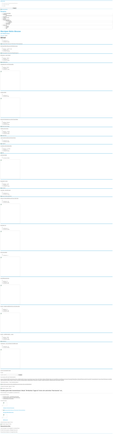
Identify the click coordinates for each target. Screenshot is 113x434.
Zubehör (62, 380)
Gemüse (25, 379)
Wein (54, 380)
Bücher (4, 18)
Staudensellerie (24, 380)
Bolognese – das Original (5, 55)
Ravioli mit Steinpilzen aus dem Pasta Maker (9, 119)
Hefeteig (44, 379)
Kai (6, 28)
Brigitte (7, 26)
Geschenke (29, 379)
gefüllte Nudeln (21, 379)
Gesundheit (8, 23)
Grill (38, 379)
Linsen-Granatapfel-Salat (6, 370)
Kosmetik (8, 24)
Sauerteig (5, 380)
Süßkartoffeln (30, 380)
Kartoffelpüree (62, 379)
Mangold (79, 379)
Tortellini (43, 380)
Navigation (3, 11)
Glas (36, 379)
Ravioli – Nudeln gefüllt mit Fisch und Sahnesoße (10, 306)
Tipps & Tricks (6, 17)
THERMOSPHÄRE (7, 13)
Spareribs (19, 380)
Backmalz (6, 379)
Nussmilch (89, 379)
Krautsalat (70, 379)
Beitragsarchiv (9, 15)
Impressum (3, 1)
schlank (8, 380)
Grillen (40, 379)
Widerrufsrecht (6, 4)
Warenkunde (8, 20)
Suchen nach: (3, 374)
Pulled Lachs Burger (4, 128)
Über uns (5, 25)
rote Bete (110, 379)
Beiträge (5, 14)
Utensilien (47, 380)
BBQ (9, 379)
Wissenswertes (6, 19)
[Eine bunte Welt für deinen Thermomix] (4, 9)
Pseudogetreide (94, 379)
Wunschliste (58, 380)
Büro (16, 379)
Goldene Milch (3, 92)
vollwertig (51, 380)
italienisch (51, 379)
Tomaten (39, 380)
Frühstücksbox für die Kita (8, 398)
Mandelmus (75, 379)
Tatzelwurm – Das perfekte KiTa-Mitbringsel (9, 343)
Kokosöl (66, 379)
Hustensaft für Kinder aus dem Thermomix (11, 397)
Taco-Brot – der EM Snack (6, 190)
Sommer (15, 380)
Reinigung (106, 379)
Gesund (33, 379)
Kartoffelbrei (56, 379)
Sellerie (11, 380)
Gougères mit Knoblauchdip (6, 145)
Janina (7, 27)
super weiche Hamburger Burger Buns (8, 137)
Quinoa (99, 379)
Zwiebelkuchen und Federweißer (7, 64)
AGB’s (4, 5)
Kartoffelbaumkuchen (5, 278)
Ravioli (102, 379)
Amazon (2, 379)
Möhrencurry (5, 419)
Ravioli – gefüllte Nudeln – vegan (7, 334)
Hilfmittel (47, 379)
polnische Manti (4, 155)
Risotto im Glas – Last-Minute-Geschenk (11, 396)
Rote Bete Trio (3, 225)
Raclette (10, 21)
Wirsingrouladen (4, 252)
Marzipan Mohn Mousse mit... (8, 412)
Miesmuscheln (84, 379)
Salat (2, 380)
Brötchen (13, 379)
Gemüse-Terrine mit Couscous (8, 407)
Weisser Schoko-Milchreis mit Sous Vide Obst (9, 198)
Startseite (2, 35)
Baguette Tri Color (4, 181)
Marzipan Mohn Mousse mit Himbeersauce (9, 46)
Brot (11, 379)
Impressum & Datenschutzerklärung (10, 3)
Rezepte (5, 16)
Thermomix (35, 380)
